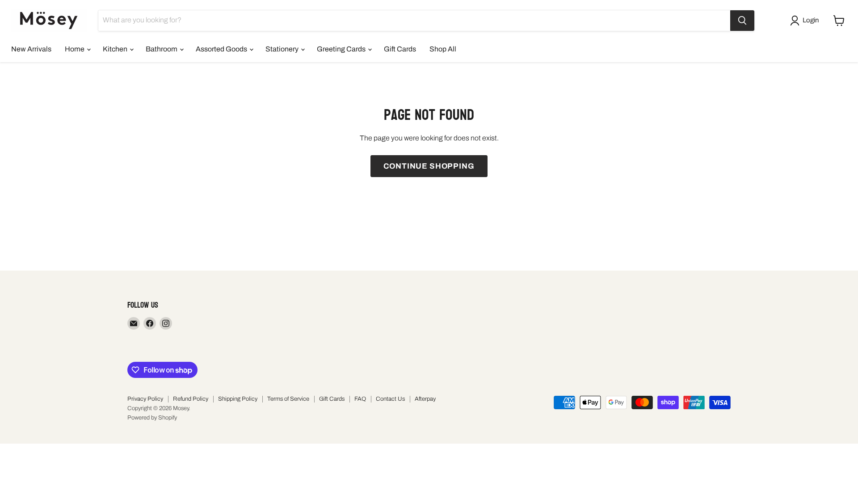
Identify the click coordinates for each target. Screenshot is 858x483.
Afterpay (425, 399)
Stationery (282, 49)
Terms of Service (288, 399)
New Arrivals (31, 49)
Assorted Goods (222, 49)
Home (75, 49)
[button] (806, 20)
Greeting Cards (342, 49)
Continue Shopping (428, 166)
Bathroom (162, 49)
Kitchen (116, 49)
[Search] (742, 20)
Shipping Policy (237, 399)
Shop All (442, 49)
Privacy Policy (145, 399)
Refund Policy (190, 399)
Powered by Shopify (152, 418)
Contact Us (390, 399)
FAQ (360, 399)
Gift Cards (400, 49)
